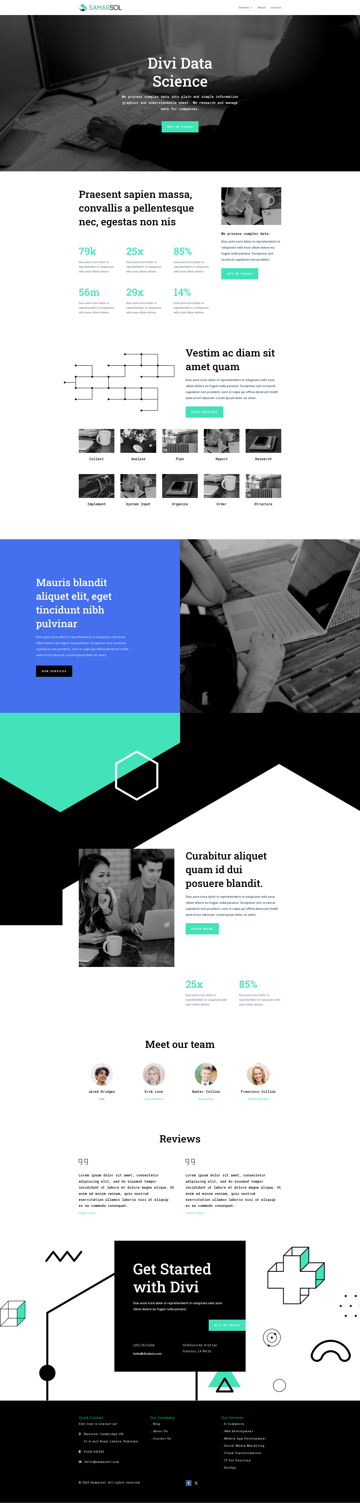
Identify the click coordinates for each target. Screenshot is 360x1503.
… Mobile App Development (243, 1438)
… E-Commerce (232, 1424)
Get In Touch (180, 127)
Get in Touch (227, 1325)
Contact (276, 7)
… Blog (155, 1424)
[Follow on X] (196, 1483)
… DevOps (228, 1467)
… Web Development (237, 1431)
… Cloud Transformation (241, 1453)
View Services (204, 412)
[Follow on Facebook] (189, 1483)
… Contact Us (160, 1438)
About (262, 7)
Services (244, 7)
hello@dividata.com (147, 1354)
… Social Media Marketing (243, 1445)
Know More (202, 928)
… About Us (159, 1431)
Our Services (54, 671)
